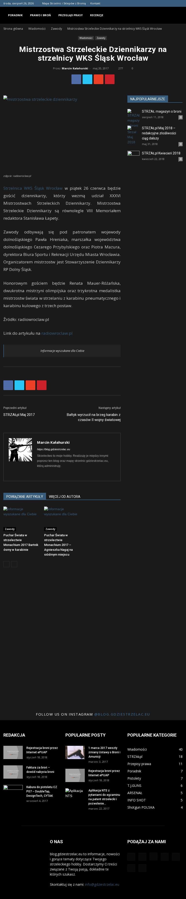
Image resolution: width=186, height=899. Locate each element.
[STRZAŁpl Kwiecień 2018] (133, 157)
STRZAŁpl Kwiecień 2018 (161, 153)
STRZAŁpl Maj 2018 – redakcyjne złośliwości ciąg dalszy (159, 133)
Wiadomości (37, 29)
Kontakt (95, 3)
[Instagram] (147, 3)
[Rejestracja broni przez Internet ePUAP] (13, 752)
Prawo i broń (40, 15)
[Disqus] (62, 639)
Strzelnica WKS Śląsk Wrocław (32, 188)
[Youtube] (179, 3)
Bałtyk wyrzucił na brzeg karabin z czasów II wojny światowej (94, 417)
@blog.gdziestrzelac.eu (122, 714)
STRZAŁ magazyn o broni (161, 111)
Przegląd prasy (70, 15)
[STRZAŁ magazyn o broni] (133, 118)
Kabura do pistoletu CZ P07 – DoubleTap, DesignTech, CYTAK (41, 791)
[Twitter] (163, 3)
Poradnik (15, 15)
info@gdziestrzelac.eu (102, 884)
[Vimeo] (171, 3)
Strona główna (13, 29)
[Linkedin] (50, 474)
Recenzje (96, 15)
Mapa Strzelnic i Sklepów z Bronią (64, 3)
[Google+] (139, 3)
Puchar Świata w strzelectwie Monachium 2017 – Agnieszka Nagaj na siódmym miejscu (58, 544)
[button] (177, 15)
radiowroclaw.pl (57, 333)
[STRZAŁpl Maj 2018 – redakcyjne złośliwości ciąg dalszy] (133, 135)
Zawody (56, 29)
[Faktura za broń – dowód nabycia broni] (13, 772)
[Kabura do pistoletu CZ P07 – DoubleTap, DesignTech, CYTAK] (13, 791)
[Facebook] (131, 3)
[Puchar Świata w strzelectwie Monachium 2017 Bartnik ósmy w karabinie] (21, 519)
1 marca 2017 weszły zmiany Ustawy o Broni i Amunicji (104, 752)
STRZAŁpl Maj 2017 (19, 415)
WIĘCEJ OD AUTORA (64, 497)
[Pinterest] (155, 3)
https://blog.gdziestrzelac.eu (53, 449)
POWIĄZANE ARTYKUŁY (24, 497)
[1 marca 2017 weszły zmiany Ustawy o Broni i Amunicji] (75, 752)
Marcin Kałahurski (75, 68)
